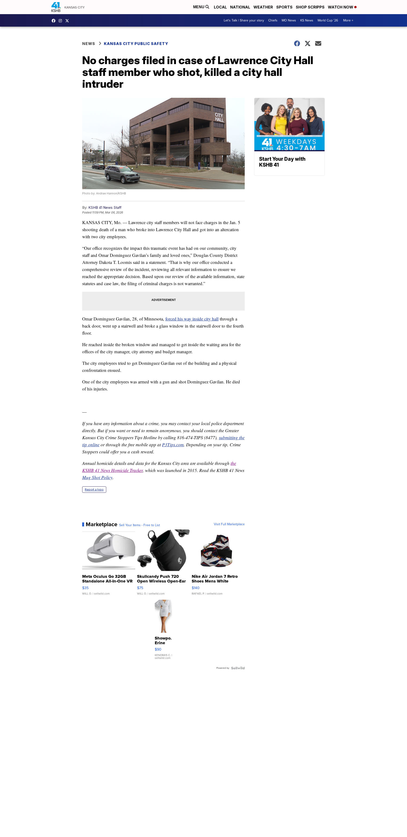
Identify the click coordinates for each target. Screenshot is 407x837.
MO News (289, 20)
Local (220, 7)
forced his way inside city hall (192, 319)
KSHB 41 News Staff (105, 207)
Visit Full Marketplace (229, 524)
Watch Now (341, 7)
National (240, 7)
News (88, 43)
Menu (199, 7)
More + (348, 20)
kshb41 (55, 21)
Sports (284, 7)
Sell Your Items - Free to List (139, 525)
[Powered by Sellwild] (238, 668)
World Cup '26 (327, 20)
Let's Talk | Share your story (244, 20)
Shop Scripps (310, 7)
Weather (263, 7)
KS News (306, 20)
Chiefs (272, 20)
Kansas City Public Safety (136, 43)
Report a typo (94, 489)
